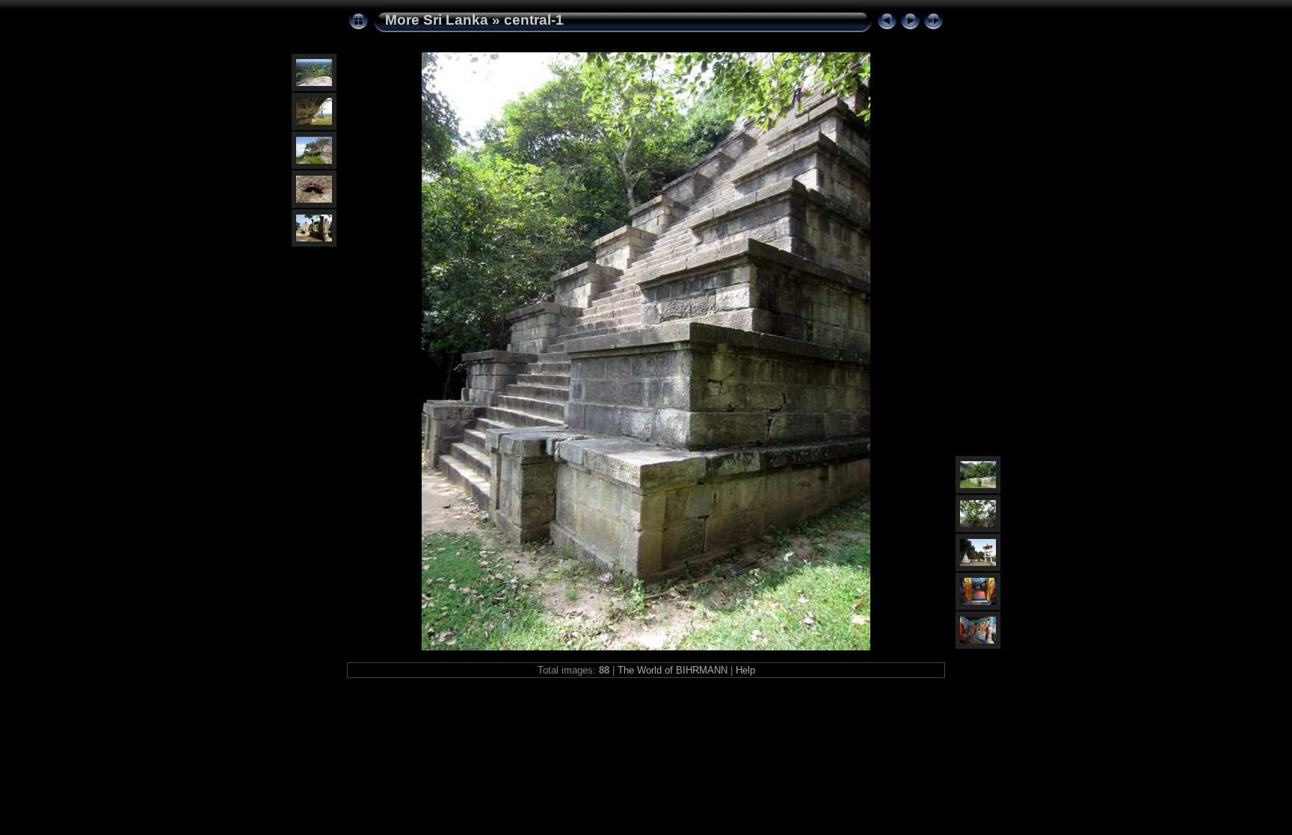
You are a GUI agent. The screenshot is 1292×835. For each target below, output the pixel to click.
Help (745, 670)
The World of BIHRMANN (672, 670)
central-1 (534, 20)
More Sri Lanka (436, 20)
